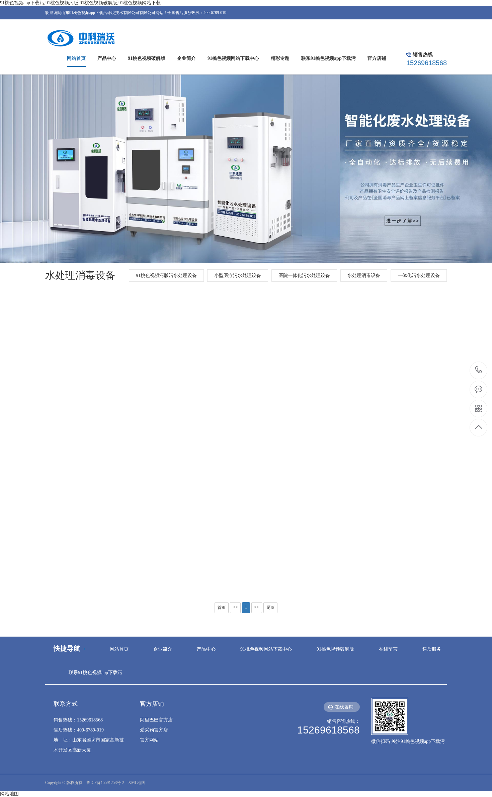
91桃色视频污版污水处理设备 (166, 275)
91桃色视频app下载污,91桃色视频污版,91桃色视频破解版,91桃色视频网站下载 (80, 2)
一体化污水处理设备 (419, 275)
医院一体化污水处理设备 (304, 275)
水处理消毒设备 (363, 275)
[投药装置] (246, 524)
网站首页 (119, 649)
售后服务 (431, 649)
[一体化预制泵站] (383, 524)
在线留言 (388, 649)
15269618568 (479, 370)
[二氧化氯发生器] (383, 379)
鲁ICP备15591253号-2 (105, 782)
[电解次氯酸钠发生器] (246, 379)
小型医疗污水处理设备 (237, 275)
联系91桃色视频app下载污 (95, 672)
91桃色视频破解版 (335, 649)
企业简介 (162, 649)
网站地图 (9, 793)
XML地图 (136, 782)
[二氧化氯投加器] (108, 524)
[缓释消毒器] (108, 379)
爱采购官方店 (154, 730)
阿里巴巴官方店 (156, 719)
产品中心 (206, 649)
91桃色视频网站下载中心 (266, 649)
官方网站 (149, 740)
